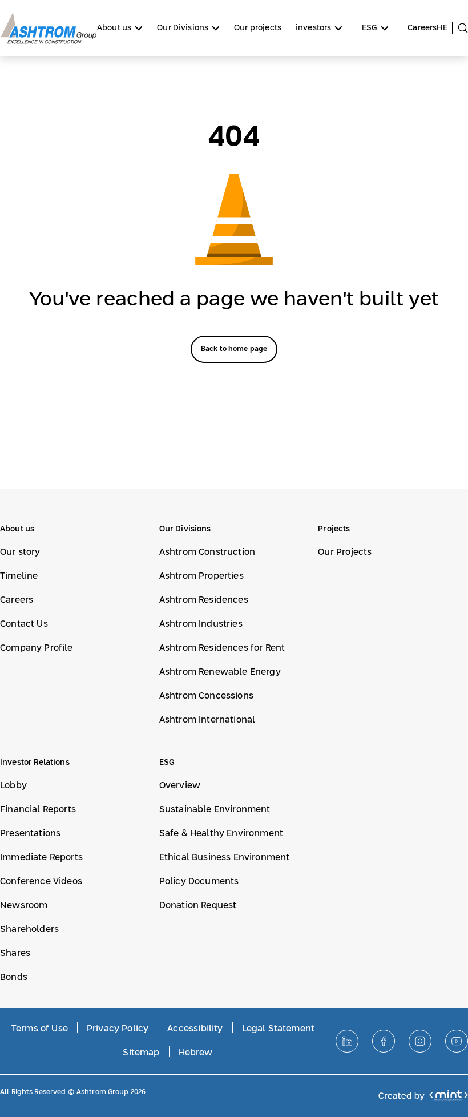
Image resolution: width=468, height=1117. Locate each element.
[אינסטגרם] (420, 1041)
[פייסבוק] (383, 1041)
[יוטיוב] (456, 1041)
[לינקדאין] (347, 1041)
